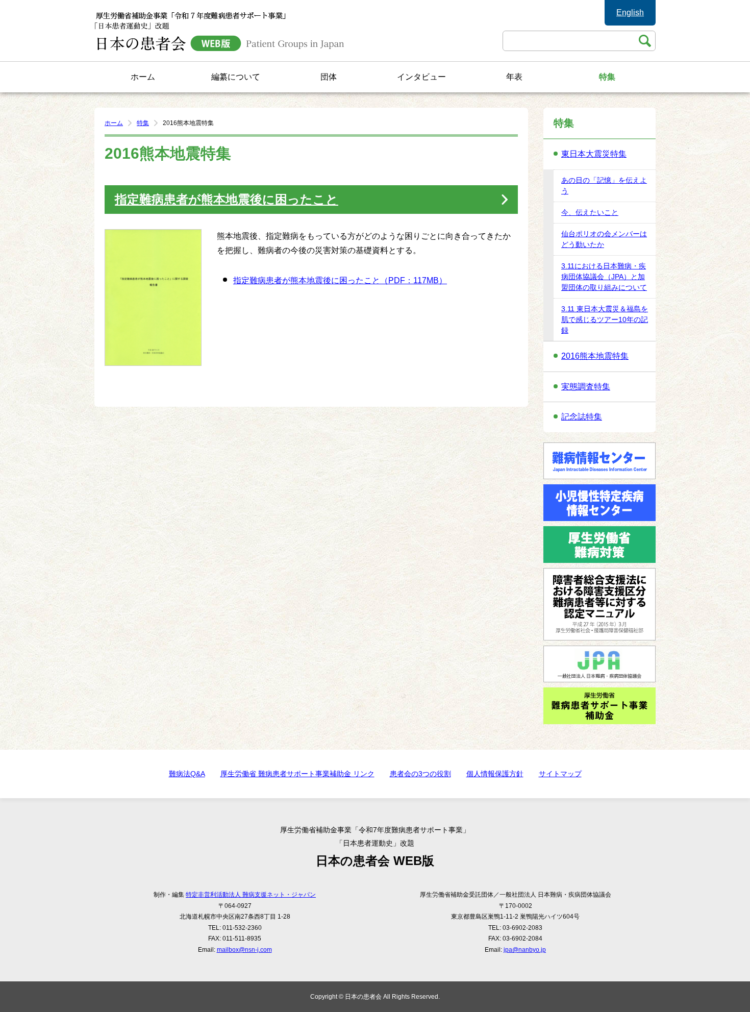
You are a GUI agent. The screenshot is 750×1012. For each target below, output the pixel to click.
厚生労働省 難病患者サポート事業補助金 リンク (297, 774)
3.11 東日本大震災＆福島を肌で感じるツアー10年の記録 (604, 319)
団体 (328, 76)
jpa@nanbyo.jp (525, 949)
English (630, 12)
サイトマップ (560, 774)
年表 (514, 76)
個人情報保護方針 (494, 774)
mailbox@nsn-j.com (244, 949)
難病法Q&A (187, 774)
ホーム (143, 76)
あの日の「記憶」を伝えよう (604, 185)
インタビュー (421, 76)
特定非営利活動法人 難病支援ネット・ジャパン (251, 894)
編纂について (235, 76)
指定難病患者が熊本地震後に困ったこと (226, 199)
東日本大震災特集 (594, 154)
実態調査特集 (585, 386)
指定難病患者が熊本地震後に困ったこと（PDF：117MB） (340, 280)
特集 (607, 76)
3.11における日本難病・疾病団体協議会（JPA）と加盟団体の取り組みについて (604, 276)
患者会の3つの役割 (420, 774)
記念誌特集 (581, 416)
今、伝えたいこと (589, 212)
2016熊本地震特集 (595, 356)
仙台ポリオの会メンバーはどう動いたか (604, 239)
